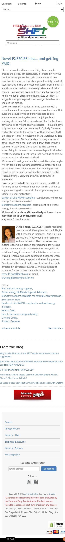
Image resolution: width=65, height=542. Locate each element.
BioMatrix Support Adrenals (16, 204)
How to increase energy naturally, (20, 314)
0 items (22, 4)
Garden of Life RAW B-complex (18, 197)
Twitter (29, 482)
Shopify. (52, 494)
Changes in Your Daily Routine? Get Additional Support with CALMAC (32, 382)
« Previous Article (11, 328)
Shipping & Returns (15, 441)
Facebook (36, 482)
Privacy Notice (12, 428)
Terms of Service (14, 448)
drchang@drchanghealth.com (18, 277)
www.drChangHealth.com (15, 274)
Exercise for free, (11, 299)
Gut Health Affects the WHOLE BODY (17, 369)
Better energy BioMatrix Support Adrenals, (24, 292)
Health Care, (8, 310)
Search (8, 422)
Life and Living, (10, 317)
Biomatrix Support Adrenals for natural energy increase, (32, 295)
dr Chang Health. (31, 494)
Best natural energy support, (17, 288)
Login (59, 3)
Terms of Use (12, 435)
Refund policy (12, 454)
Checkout (6, 4)
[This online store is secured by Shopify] (56, 528)
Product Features (11, 321)
